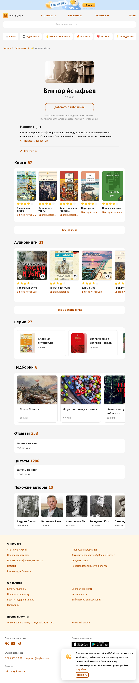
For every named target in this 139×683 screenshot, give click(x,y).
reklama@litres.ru (15, 671)
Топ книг (105, 36)
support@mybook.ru (37, 658)
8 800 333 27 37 (13, 658)
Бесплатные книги (59, 36)
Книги (12, 36)
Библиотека (75, 15)
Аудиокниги (32, 36)
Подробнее (81, 669)
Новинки (85, 36)
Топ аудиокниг (127, 36)
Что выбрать (48, 15)
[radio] (18, 204)
